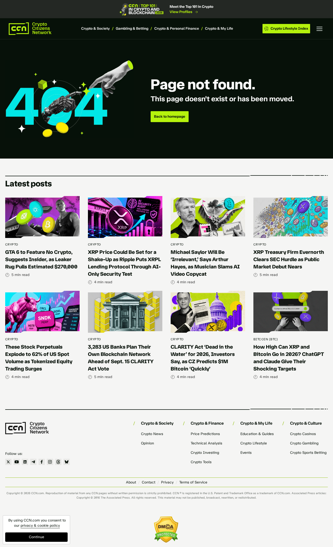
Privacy (167, 482)
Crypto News (152, 434)
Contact (148, 482)
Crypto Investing (205, 452)
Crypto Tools (201, 462)
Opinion (147, 443)
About (131, 482)
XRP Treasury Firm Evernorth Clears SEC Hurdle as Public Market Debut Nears (288, 259)
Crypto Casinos (303, 434)
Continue (36, 537)
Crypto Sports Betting (308, 452)
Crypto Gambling (304, 443)
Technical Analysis (206, 443)
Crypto (11, 244)
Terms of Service (193, 482)
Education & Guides (257, 434)
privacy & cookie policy (40, 525)
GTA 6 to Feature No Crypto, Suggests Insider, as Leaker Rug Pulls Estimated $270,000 (41, 259)
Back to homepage (169, 116)
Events (246, 452)
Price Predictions (205, 434)
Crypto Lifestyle (253, 443)
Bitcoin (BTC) (265, 339)
